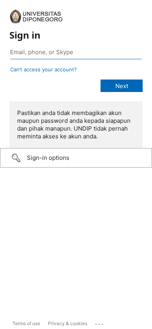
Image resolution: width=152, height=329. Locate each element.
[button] (76, 158)
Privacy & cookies (67, 323)
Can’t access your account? (43, 69)
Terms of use (26, 323)
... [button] (99, 322)
